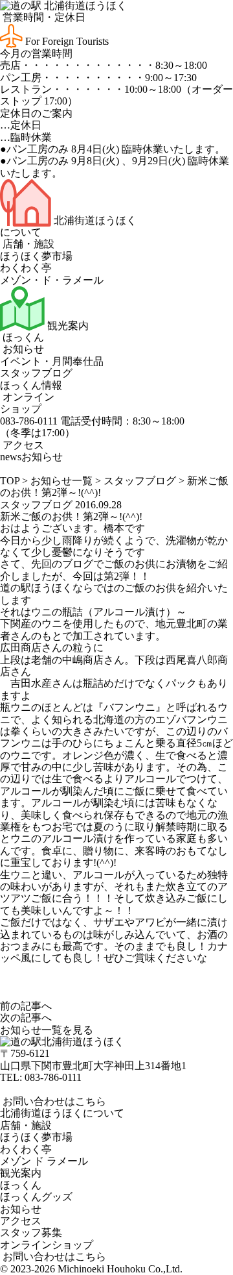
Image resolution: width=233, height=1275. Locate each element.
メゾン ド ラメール (44, 1161)
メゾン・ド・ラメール (52, 280)
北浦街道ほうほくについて (62, 1113)
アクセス (22, 445)
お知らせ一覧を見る (46, 1029)
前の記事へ (26, 1005)
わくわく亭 (26, 267)
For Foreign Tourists (66, 41)
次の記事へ (26, 1017)
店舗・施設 (27, 243)
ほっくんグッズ (36, 1196)
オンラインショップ (27, 402)
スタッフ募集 (31, 1232)
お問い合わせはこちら (53, 1101)
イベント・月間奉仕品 (52, 361)
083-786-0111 (53, 1077)
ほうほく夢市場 (36, 256)
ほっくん (22, 337)
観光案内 (67, 325)
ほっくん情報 (31, 385)
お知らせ (22, 348)
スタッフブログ (36, 372)
